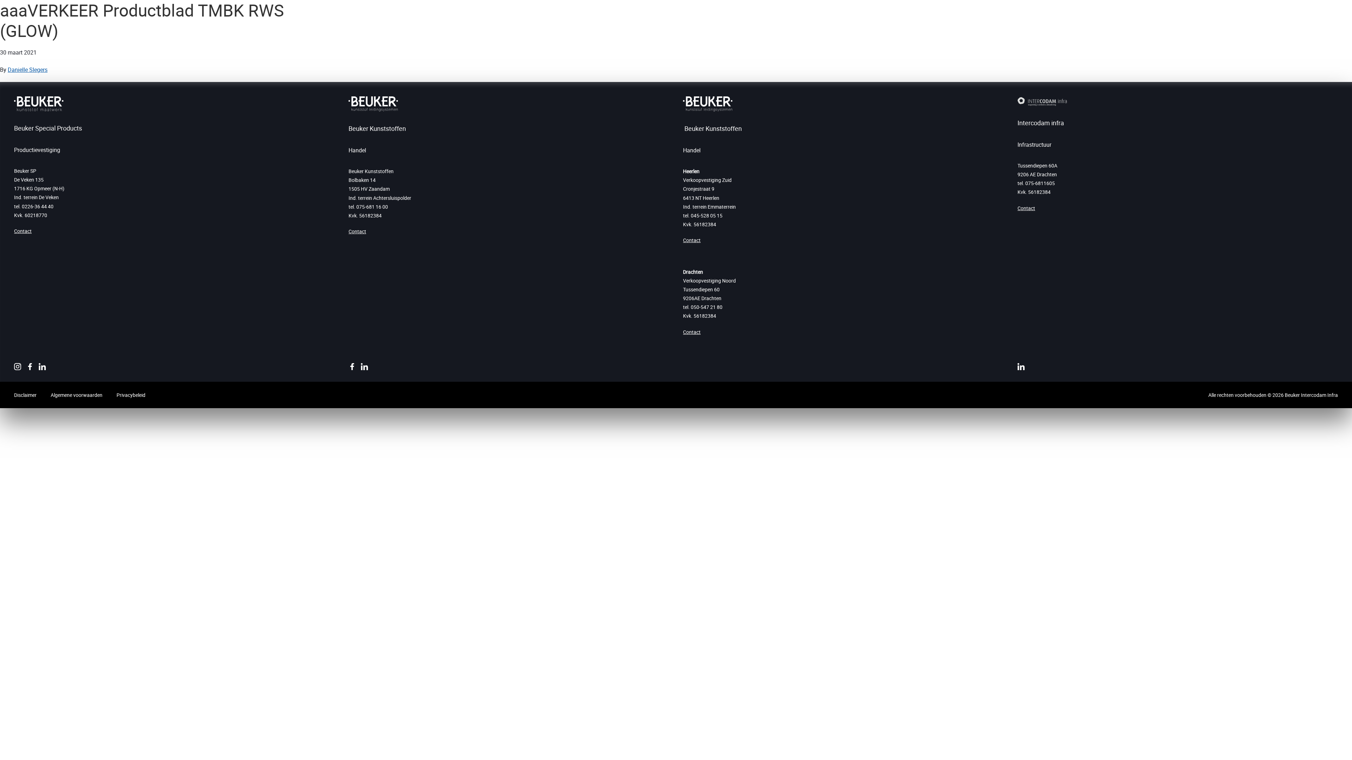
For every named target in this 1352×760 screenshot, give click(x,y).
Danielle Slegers (28, 70)
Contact (23, 231)
